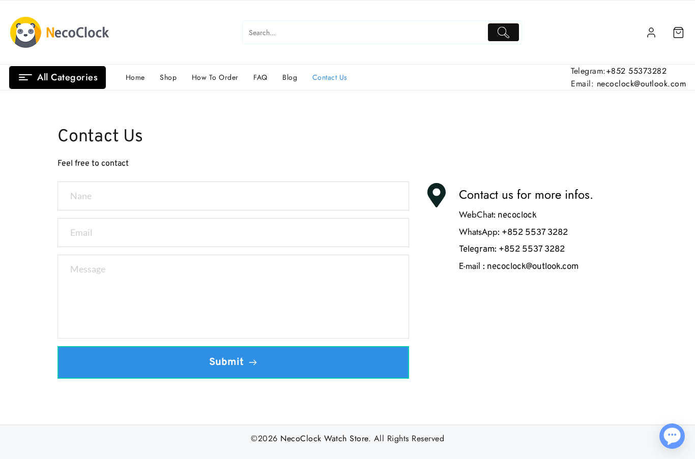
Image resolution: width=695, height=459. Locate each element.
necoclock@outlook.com (641, 83)
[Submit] (503, 32)
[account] (651, 32)
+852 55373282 (636, 71)
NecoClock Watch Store (324, 438)
